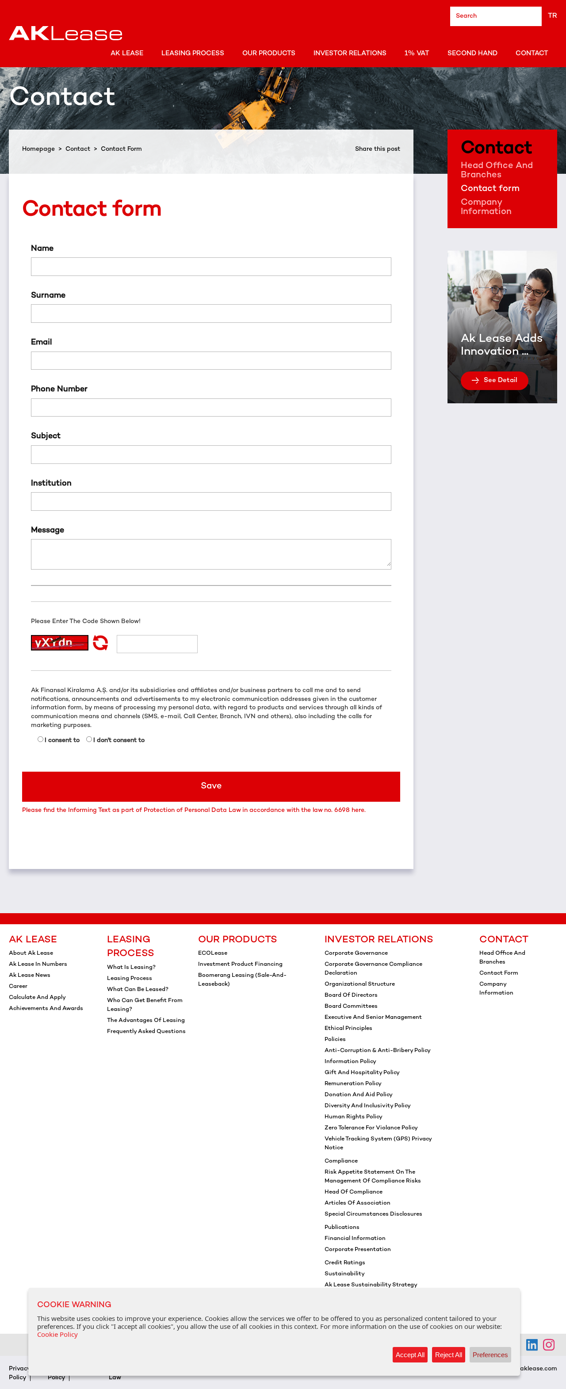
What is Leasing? (131, 967)
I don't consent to (119, 740)
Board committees (351, 1006)
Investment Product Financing (240, 964)
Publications (342, 1227)
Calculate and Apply (37, 998)
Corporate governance (356, 953)
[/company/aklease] (532, 1344)
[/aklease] (549, 1344)
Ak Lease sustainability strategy (371, 1285)
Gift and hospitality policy (362, 1073)
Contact (532, 53)
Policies (335, 1040)
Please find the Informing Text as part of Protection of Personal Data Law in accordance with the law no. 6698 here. (194, 810)
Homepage (38, 149)
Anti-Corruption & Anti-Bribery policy (378, 1051)
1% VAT (417, 53)
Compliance (341, 1161)
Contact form (490, 189)
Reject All (448, 1354)
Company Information (486, 207)
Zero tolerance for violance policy (371, 1128)
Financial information (355, 1239)
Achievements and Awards (46, 1009)
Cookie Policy (57, 1334)
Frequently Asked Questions (146, 1032)
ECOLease (212, 953)
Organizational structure (360, 984)
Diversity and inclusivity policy (368, 1106)
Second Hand (472, 53)
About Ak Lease (31, 953)
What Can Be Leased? (137, 990)
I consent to (62, 740)
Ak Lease (127, 53)
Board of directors (351, 995)
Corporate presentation (358, 1250)
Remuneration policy (353, 1084)
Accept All (410, 1354)
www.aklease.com (531, 1369)
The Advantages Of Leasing (146, 1021)
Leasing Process (192, 53)
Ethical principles (348, 1028)
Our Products (268, 53)
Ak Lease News (29, 975)
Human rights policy (353, 1117)
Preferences (490, 1354)
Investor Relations (350, 53)
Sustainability (345, 1274)
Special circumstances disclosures (373, 1214)
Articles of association (357, 1203)
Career (18, 986)
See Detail (500, 380)
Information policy (350, 1062)
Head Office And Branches (497, 170)
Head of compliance (353, 1192)
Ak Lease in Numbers (38, 964)
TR (552, 16)
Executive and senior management (373, 1017)
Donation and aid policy (359, 1095)
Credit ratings (345, 1263)
